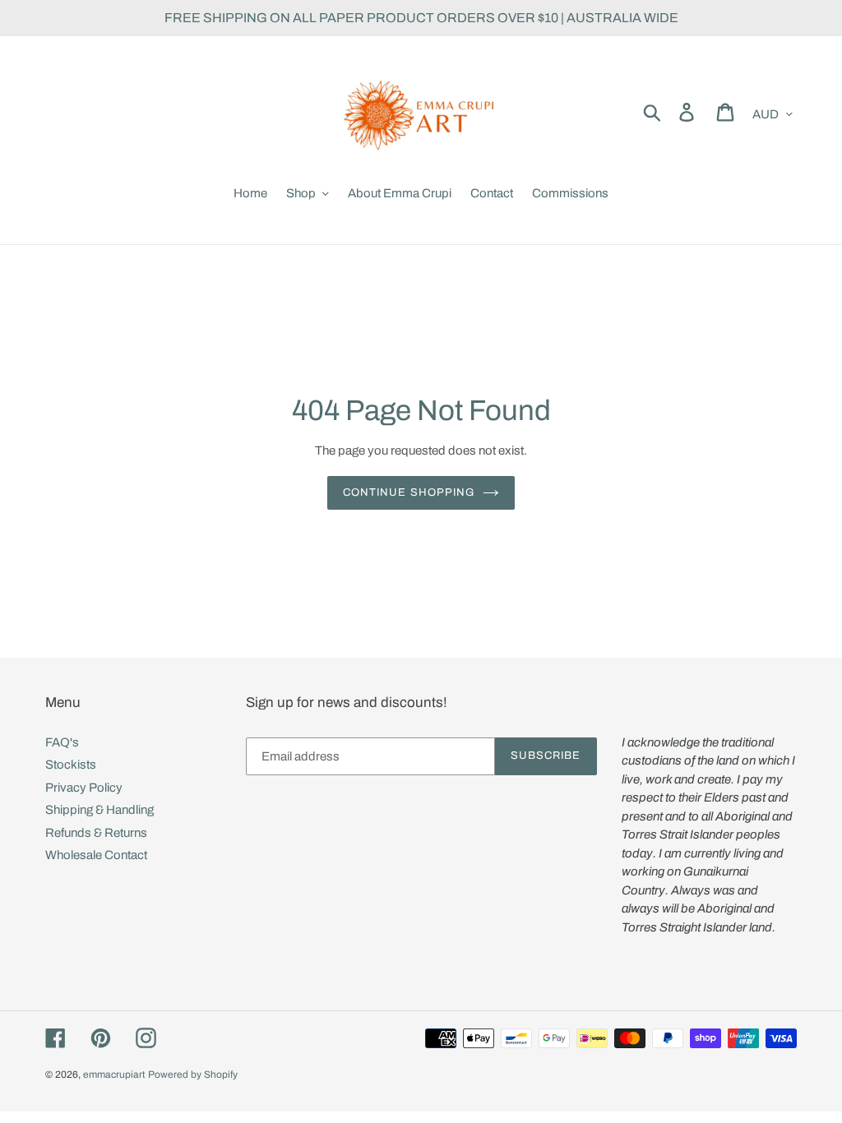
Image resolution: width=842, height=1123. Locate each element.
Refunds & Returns (96, 832)
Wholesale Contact (96, 855)
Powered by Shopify (193, 1074)
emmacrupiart (114, 1074)
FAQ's (62, 742)
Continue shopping (408, 492)
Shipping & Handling (99, 809)
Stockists (70, 764)
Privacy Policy (84, 787)
